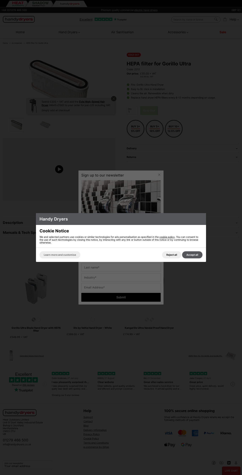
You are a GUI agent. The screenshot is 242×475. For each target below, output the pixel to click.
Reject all (171, 254)
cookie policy (167, 236)
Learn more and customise (60, 254)
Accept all (192, 254)
